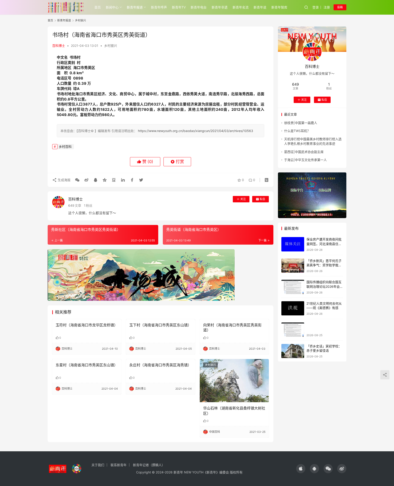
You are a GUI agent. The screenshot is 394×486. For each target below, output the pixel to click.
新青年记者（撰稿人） (149, 465)
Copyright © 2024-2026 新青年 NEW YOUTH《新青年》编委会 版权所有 (189, 472)
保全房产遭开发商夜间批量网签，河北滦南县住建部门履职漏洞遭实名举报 (324, 243)
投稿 (340, 7)
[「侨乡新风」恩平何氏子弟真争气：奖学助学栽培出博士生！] (292, 266)
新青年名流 (241, 7)
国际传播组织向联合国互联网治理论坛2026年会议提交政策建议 (324, 286)
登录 (315, 7)
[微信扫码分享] (77, 180)
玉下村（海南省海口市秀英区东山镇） (160, 325)
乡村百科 (65, 146)
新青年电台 (199, 7)
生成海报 (63, 180)
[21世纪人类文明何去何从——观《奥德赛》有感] (292, 308)
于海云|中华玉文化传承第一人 (305, 160)
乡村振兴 (110, 46)
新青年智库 (279, 7)
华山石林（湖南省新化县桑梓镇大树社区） (234, 410)
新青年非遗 (220, 7)
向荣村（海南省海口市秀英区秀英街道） (232, 327)
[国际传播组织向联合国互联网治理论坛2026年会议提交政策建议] (292, 287)
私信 (262, 199)
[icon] (300, 468)
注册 (327, 7)
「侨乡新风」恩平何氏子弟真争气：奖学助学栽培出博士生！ (324, 265)
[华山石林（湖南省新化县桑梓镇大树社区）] (234, 380)
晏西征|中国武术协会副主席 (304, 151)
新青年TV (179, 7)
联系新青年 (119, 465)
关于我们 (97, 465)
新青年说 (260, 7)
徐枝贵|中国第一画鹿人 (300, 123)
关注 (243, 199)
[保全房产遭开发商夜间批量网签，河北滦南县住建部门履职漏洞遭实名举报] (292, 244)
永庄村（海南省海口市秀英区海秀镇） (160, 365)
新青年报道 (135, 7)
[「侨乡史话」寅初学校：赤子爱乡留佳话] (292, 351)
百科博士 (58, 46)
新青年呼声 (159, 7)
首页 (97, 7)
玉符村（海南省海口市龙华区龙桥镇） (87, 325)
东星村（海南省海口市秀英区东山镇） (87, 365)
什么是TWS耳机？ (297, 131)
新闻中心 (112, 7)
